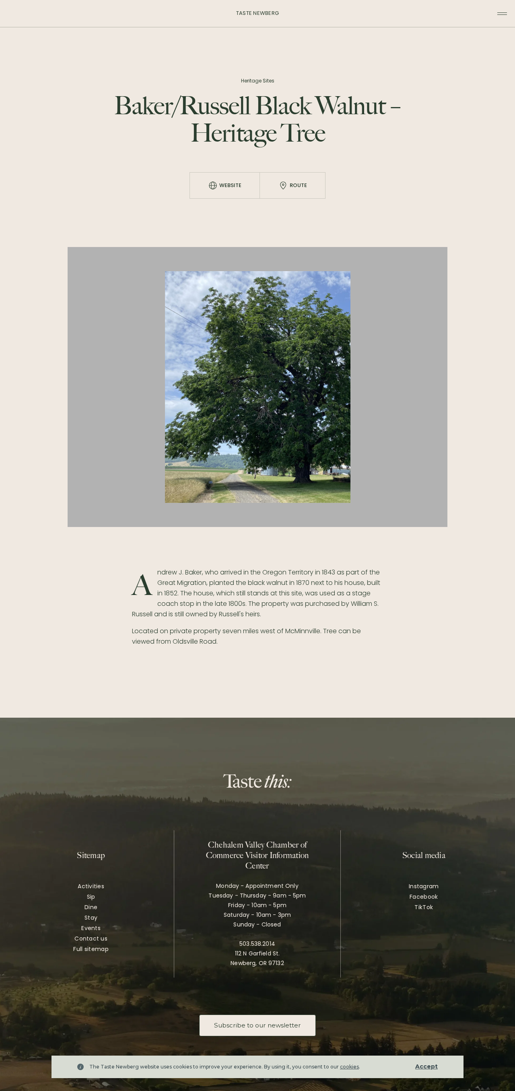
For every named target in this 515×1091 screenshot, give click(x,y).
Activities (91, 886)
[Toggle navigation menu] (502, 14)
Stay (90, 918)
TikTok (423, 907)
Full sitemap (90, 949)
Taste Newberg (257, 13)
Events (91, 928)
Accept (426, 1066)
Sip (91, 897)
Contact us (90, 939)
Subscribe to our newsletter (257, 1025)
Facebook (424, 897)
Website (230, 185)
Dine (90, 907)
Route (298, 185)
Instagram (424, 886)
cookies (349, 1067)
